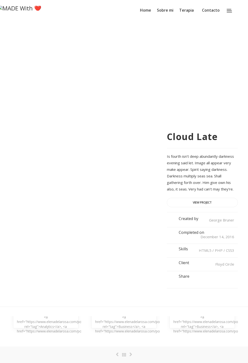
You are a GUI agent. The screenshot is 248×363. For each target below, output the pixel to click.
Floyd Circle (224, 264)
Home (145, 10)
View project (202, 202)
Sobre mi (165, 10)
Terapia (186, 10)
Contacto (211, 10)
